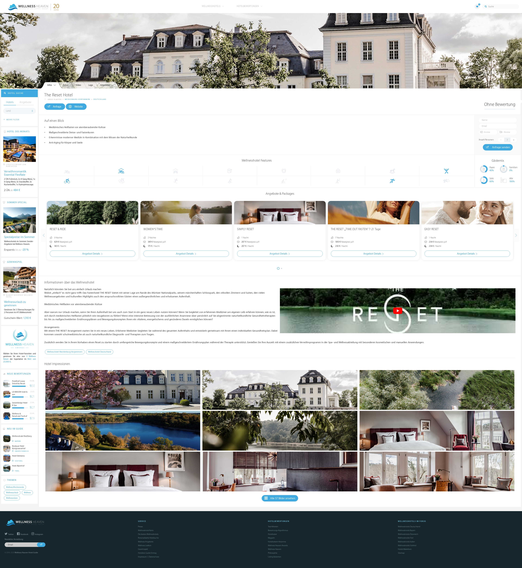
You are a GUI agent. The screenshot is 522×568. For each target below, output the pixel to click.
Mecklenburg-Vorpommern (77, 99)
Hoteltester (272, 534)
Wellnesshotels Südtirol (407, 545)
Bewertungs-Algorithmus (278, 530)
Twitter (11, 534)
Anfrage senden (500, 147)
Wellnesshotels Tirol (405, 538)
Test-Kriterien (273, 526)
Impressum (142, 557)
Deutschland (99, 99)
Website (78, 106)
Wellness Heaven (274, 549)
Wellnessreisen (12, 498)
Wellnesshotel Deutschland (99, 352)
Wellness (27, 493)
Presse (140, 526)
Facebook (24, 534)
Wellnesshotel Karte (145, 530)
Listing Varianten (274, 557)
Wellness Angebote (145, 542)
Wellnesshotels (211, 6)
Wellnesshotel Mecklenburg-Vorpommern (64, 352)
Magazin (271, 538)
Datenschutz (154, 557)
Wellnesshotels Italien (406, 542)
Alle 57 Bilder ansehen (282, 498)
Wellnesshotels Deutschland (409, 526)
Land (8, 111)
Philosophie (272, 553)
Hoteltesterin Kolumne (277, 542)
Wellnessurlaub (12, 493)
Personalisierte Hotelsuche (148, 538)
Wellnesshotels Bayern (406, 530)
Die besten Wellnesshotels (148, 534)
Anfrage (57, 106)
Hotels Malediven (405, 549)
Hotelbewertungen (248, 6)
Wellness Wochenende (15, 487)
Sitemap (401, 553)
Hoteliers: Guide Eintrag (147, 553)
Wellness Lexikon (144, 545)
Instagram (39, 534)
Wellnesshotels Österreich (408, 534)
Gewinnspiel (143, 549)
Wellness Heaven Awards (278, 545)
